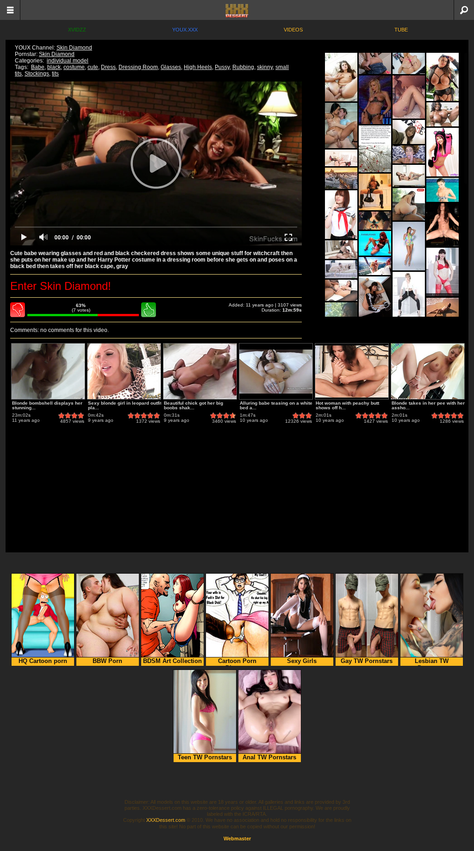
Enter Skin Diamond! (60, 286)
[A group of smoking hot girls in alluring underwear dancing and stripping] (442, 224)
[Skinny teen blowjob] (409, 154)
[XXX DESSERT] (237, 10)
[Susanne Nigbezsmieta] (442, 77)
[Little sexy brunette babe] (409, 246)
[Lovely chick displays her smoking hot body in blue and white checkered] (442, 190)
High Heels (198, 67)
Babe (37, 67)
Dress (108, 67)
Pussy (222, 67)
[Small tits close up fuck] (341, 77)
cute (92, 67)
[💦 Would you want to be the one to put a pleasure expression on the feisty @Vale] (409, 204)
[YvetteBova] (442, 114)
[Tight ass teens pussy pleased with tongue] (341, 269)
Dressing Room (138, 67)
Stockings (37, 73)
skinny (265, 67)
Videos (293, 29)
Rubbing (243, 67)
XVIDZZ (77, 29)
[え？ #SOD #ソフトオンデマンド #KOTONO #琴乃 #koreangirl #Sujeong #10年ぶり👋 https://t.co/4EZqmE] (409, 132)
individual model (67, 60)
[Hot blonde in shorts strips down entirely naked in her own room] (375, 63)
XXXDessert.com (165, 820)
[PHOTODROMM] (341, 178)
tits (55, 73)
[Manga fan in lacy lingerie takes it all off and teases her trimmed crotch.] (341, 214)
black (54, 67)
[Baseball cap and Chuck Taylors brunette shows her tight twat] (375, 300)
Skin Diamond (74, 47)
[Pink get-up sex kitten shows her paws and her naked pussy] (442, 152)
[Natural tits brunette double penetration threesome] (341, 249)
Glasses (171, 67)
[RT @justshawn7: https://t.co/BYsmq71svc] (375, 148)
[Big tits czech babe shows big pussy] (341, 158)
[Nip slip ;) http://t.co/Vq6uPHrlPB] (375, 221)
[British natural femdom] (409, 296)
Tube (401, 29)
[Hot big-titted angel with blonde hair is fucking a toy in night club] (375, 99)
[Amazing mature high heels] (409, 176)
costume (74, 67)
